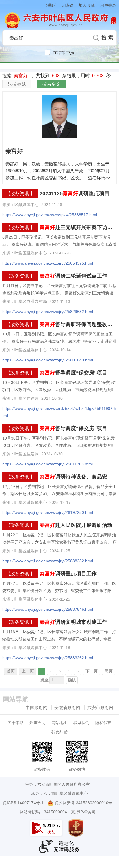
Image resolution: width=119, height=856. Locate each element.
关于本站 (16, 722)
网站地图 (59, 722)
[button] (47, 5)
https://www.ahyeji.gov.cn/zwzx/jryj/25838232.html (47, 561)
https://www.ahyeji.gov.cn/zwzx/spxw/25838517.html (49, 214)
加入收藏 (87, 5)
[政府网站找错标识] (46, 828)
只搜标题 (17, 84)
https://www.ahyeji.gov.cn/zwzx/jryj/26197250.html (47, 512)
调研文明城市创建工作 (73, 622)
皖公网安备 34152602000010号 (83, 802)
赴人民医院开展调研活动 (76, 525)
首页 (11, 671)
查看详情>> (99, 177)
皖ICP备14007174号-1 (23, 802)
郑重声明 (37, 722)
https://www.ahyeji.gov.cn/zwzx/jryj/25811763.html (47, 464)
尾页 (109, 671)
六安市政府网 (100, 707)
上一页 (28, 671)
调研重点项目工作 (68, 573)
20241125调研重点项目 (74, 193)
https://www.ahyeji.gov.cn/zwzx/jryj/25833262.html (47, 657)
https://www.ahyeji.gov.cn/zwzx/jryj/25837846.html (47, 609)
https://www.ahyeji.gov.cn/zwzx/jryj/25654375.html (47, 263)
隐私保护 (103, 722)
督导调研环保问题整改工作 (79, 324)
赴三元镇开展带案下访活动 (79, 227)
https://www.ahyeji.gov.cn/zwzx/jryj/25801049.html (47, 360)
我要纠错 (59, 731)
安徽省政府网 (67, 707)
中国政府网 (36, 707)
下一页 (91, 671)
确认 (72, 680)
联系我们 (81, 722)
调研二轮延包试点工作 (73, 276)
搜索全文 (51, 84)
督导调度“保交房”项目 (73, 373)
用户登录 (108, 5)
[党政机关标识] (76, 828)
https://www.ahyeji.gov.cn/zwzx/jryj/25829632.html (47, 311)
